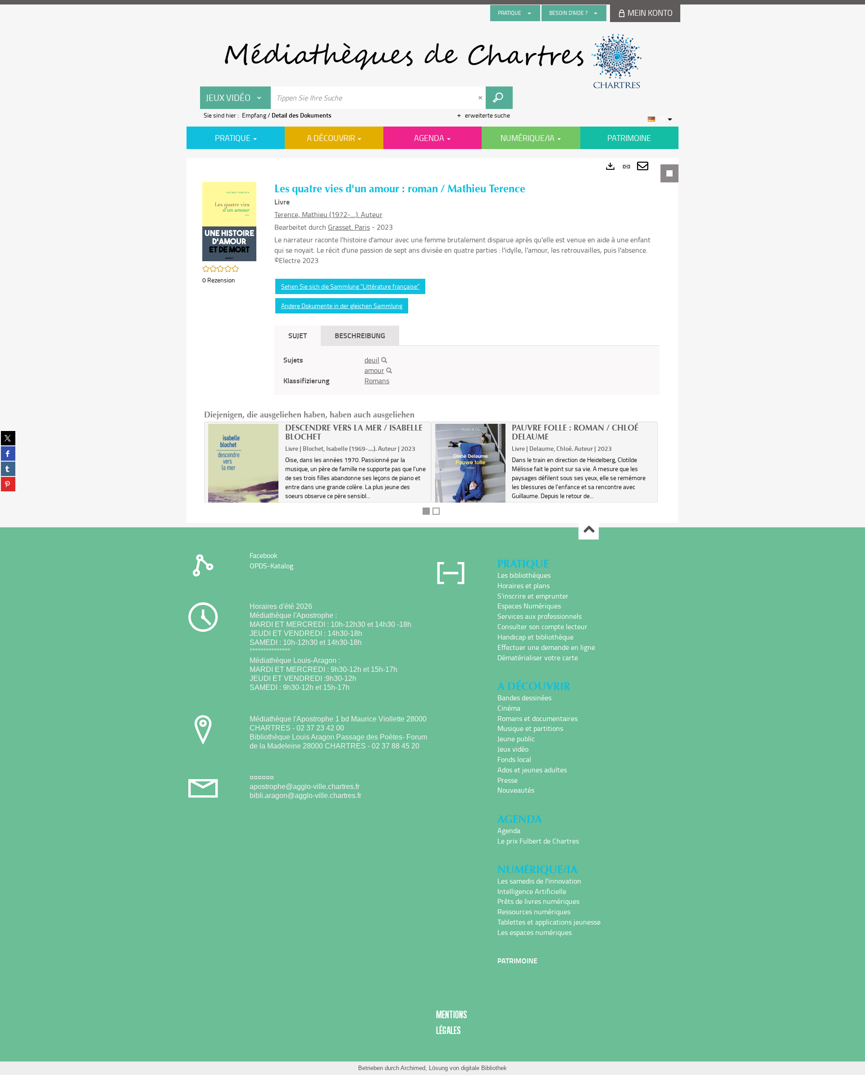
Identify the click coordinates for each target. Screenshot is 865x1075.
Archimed (413, 1068)
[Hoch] (588, 530)
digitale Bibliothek (484, 1068)
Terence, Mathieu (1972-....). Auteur (328, 214)
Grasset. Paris (349, 227)
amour (374, 370)
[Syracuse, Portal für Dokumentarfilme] (432, 61)
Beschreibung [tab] (360, 335)
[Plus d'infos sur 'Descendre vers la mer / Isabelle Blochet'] (243, 482)
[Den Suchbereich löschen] (481, 97)
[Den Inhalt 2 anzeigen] (436, 511)
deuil (371, 360)
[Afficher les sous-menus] (529, 13)
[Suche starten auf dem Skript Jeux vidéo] (499, 97)
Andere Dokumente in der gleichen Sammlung (341, 305)
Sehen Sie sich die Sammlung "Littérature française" (350, 286)
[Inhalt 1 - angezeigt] (426, 511)
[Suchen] (384, 360)
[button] (229, 220)
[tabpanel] (432, 340)
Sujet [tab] (297, 335)
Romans (376, 381)
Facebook (264, 555)
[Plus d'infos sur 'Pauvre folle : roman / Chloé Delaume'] (470, 475)
